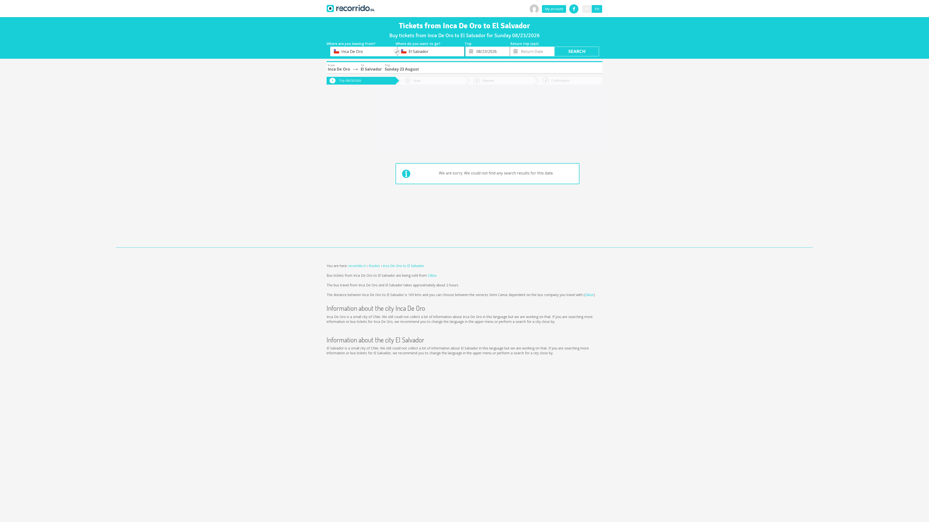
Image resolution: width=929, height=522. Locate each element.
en (597, 9)
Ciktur (432, 275)
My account (554, 9)
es (587, 9)
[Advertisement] (346, 169)
